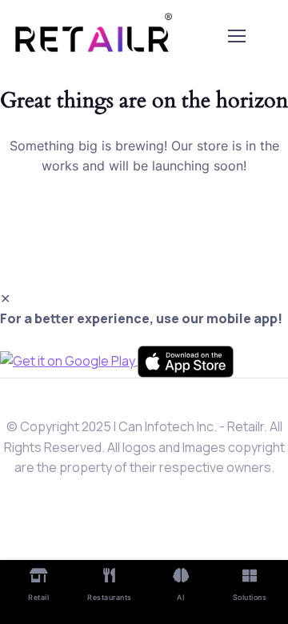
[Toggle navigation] (236, 36)
